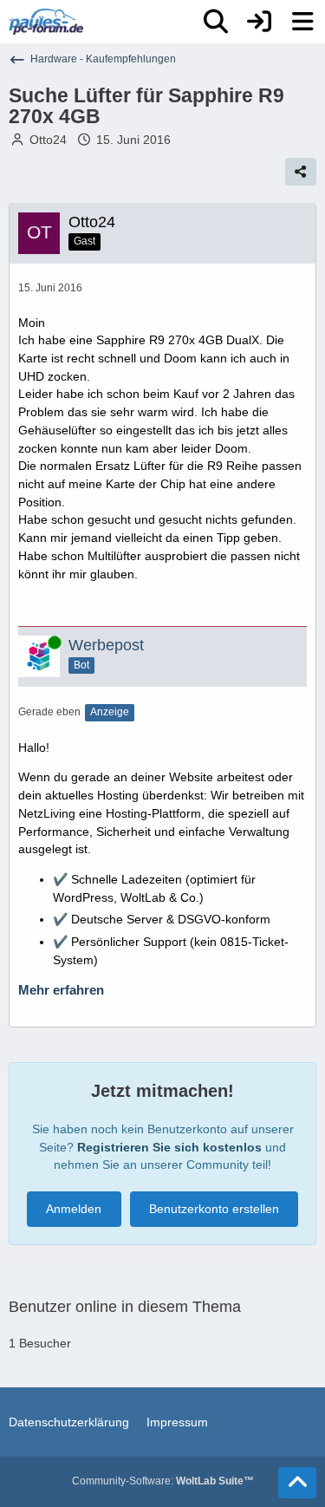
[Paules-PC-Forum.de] (46, 21)
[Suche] (215, 21)
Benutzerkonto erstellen (214, 1209)
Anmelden (73, 1209)
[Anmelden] (259, 21)
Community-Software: (163, 1481)
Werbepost (106, 645)
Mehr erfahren (61, 990)
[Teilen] (300, 172)
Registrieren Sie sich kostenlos (169, 1147)
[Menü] (302, 21)
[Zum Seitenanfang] (297, 1482)
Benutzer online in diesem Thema (125, 1306)
